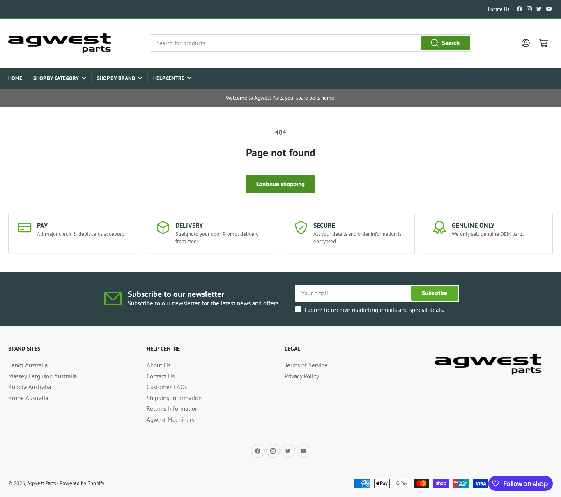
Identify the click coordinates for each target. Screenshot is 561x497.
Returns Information (172, 409)
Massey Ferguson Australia (42, 376)
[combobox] (311, 43)
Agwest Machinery (171, 420)
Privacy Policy (302, 376)
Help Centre (168, 78)
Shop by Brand (116, 78)
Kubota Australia (29, 387)
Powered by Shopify (82, 483)
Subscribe (434, 293)
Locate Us (498, 9)
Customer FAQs (167, 387)
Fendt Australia (28, 365)
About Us (158, 365)
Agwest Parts (41, 483)
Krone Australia (28, 398)
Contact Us (161, 376)
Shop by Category (56, 78)
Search (451, 43)
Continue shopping (280, 184)
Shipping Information (174, 398)
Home (15, 78)
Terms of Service (306, 365)
